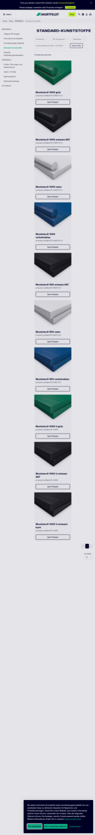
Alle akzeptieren (34, 826)
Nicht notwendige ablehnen (55, 826)
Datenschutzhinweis (72, 819)
